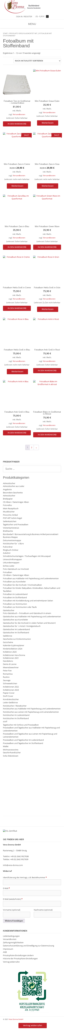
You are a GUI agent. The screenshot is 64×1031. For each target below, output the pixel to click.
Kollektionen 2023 (11, 690)
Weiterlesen (48, 122)
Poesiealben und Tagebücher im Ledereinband (23, 740)
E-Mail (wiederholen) (12, 899)
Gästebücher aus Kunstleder (15, 619)
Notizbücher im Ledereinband (16, 715)
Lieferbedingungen (11, 936)
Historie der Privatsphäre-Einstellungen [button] (20, 958)
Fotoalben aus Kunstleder (14, 581)
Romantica (8, 674)
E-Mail (6, 888)
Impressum (8, 949)
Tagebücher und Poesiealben (15, 524)
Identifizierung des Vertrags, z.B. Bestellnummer (25, 877)
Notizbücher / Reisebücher (14, 705)
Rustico (6, 677)
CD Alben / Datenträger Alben (16, 502)
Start (5, 33)
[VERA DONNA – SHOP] (32, 7)
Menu (32, 23)
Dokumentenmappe (12, 540)
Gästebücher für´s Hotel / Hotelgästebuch (21, 626)
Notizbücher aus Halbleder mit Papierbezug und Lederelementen (32, 708)
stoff (5, 721)
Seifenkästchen (9, 521)
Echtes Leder (8, 565)
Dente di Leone (9, 664)
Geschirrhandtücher (12, 752)
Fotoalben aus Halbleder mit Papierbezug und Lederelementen (31, 578)
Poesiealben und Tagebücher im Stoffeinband (23, 743)
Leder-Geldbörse (10, 702)
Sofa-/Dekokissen (10, 755)
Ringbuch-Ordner (10, 550)
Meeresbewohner (11, 667)
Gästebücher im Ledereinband (16, 629)
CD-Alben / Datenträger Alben (16, 575)
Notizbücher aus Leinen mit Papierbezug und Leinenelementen (31, 712)
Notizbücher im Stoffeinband (16, 718)
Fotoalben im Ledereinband (15, 594)
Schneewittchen (10, 683)
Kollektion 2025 (10, 651)
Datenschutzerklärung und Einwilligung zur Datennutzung (28, 945)
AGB (5, 952)
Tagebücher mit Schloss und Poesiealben (21, 724)
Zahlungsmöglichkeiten (13, 942)
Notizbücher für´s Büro (13, 543)
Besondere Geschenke (13, 492)
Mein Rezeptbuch (10, 508)
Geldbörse (7, 635)
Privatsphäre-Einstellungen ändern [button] (18, 955)
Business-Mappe (10, 537)
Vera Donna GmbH (16, 1019)
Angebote (7, 489)
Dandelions (8, 661)
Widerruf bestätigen (14, 921)
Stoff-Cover (8, 696)
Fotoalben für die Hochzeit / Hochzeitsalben (22, 585)
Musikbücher (9, 511)
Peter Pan (7, 670)
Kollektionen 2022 (11, 686)
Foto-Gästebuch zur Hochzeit (16, 569)
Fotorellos (7, 505)
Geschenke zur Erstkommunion (17, 639)
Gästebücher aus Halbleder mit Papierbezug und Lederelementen (32, 616)
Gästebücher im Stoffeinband (16, 632)
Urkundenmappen (11, 562)
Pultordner (8, 546)
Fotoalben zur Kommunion (15, 604)
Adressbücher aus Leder (13, 486)
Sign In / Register (24, 16)
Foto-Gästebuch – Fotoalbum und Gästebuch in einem (27, 613)
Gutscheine (8, 642)
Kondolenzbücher (11, 699)
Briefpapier (8, 498)
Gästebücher (8, 610)
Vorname (11, 909)
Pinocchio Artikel (10, 515)
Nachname (43, 909)
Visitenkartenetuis (11, 527)
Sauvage (6, 680)
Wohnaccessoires (10, 749)
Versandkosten (19, 114)
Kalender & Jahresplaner (13, 645)
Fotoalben (7, 572)
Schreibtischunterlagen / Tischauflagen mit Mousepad (27, 556)
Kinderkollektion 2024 (12, 648)
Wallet (5, 746)
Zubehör (7, 553)
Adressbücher (9, 483)
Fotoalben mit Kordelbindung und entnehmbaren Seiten (28, 600)
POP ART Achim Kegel (12, 518)
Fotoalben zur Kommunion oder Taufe (20, 607)
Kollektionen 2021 (11, 658)
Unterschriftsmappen (12, 559)
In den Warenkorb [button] (17, 123)
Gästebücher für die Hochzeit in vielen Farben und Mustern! (29, 623)
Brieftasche (8, 531)
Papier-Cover (8, 693)
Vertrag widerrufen (11, 961)
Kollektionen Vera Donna (14, 655)
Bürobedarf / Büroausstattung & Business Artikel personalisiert (30, 534)
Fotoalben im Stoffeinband (15, 597)
